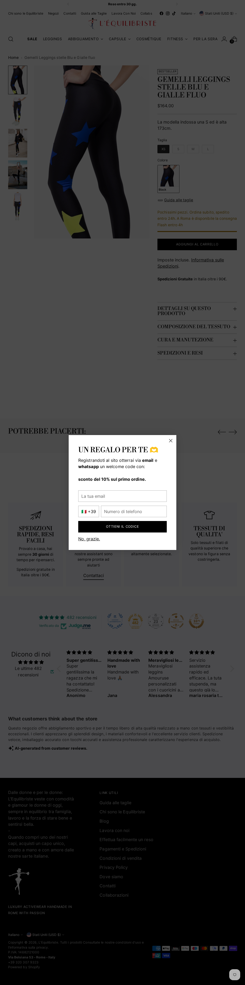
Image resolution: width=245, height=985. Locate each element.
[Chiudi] (170, 440)
